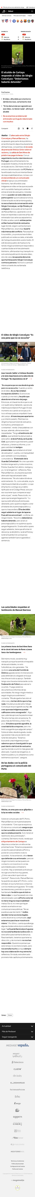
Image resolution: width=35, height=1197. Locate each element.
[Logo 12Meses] (17, 1131)
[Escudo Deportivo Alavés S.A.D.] (14, 21)
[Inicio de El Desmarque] (3, 11)
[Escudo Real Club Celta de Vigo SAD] (10, 21)
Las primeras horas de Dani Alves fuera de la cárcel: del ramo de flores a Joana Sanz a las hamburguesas (16, 649)
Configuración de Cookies (17, 1166)
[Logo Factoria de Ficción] (17, 1089)
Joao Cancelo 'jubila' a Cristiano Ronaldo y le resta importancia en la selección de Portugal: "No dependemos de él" (17, 376)
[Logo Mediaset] (17, 1046)
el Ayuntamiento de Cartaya (12, 841)
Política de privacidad (18, 1163)
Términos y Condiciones (17, 1161)
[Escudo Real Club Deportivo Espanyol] (21, 21)
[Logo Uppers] (17, 1117)
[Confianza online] (17, 1190)
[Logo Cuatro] (17, 1069)
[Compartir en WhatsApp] (19, 128)
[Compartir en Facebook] (32, 128)
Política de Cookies (17, 1169)
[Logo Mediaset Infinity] (17, 1055)
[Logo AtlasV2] (17, 1138)
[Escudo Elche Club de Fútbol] (17, 21)
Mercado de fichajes (20, 15)
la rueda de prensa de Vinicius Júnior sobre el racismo (17, 150)
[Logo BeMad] (17, 1110)
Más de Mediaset (9, 1031)
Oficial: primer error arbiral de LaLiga (13, 7)
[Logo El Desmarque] (17, 1082)
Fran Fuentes (5, 92)
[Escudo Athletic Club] (3, 21)
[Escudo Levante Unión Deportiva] (32, 21)
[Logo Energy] (17, 1103)
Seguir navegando (9, 1037)
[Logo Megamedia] (18, 1180)
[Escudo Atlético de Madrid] (6, 21)
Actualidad (6, 1026)
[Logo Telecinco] (17, 1062)
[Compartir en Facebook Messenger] (27, 128)
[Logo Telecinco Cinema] (17, 1124)
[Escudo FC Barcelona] (25, 21)
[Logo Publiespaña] (17, 1144)
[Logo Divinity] (17, 1075)
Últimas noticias (6, 15)
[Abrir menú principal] (32, 11)
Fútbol (10, 11)
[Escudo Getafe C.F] (29, 21)
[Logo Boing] (17, 1096)
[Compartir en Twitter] (23, 128)
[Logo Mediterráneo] (17, 1151)
